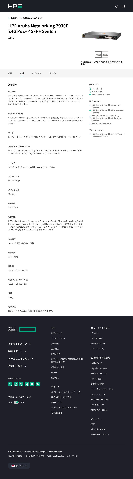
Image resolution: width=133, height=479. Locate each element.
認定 (93, 424)
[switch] (14, 402)
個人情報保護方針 (15, 456)
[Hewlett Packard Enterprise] (15, 6)
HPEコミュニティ (98, 394)
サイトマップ (72, 456)
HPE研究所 (55, 353)
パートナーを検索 (98, 429)
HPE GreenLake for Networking (105, 115)
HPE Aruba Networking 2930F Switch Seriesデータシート (108, 135)
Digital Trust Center (99, 368)
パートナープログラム (100, 434)
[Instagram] (16, 384)
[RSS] (38, 384)
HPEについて (56, 333)
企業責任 (55, 348)
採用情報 (55, 343)
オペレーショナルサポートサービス (65, 391)
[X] (10, 384)
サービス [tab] (52, 73)
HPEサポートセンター (101, 94)
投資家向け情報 (57, 367)
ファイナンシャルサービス (102, 389)
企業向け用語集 (97, 383)
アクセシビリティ (58, 338)
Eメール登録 (96, 378)
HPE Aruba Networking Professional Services (107, 111)
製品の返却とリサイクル (61, 397)
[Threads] (21, 384)
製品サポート (56, 402)
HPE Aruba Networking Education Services (106, 119)
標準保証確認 (56, 412)
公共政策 (55, 377)
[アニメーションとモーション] (16, 402)
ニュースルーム (97, 348)
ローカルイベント (98, 343)
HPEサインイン (97, 404)
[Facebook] (27, 384)
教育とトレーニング (99, 373)
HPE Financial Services (102, 123)
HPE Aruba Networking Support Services (106, 106)
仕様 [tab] (22, 73)
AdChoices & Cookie (55, 456)
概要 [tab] (10, 73)
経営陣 (54, 372)
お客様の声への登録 (99, 409)
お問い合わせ (96, 363)
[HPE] (22, 330)
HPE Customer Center (100, 399)
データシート (97, 88)
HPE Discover (97, 338)
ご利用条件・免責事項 (35, 456)
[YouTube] (32, 384)
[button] (117, 6)
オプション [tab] (36, 73)
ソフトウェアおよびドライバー (64, 407)
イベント (94, 333)
